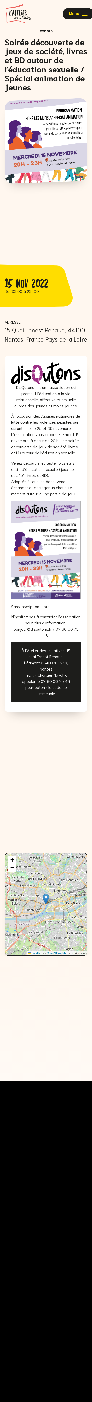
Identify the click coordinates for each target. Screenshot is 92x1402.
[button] (46, 899)
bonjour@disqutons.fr (33, 628)
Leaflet (36, 953)
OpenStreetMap (57, 953)
